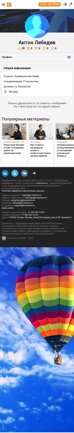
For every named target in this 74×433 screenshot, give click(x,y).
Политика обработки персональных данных (23, 191)
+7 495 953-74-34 (36, 212)
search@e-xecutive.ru (31, 195)
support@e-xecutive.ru (24, 205)
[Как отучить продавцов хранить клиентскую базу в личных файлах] (41, 131)
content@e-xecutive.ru (22, 203)
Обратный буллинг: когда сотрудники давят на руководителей (14, 149)
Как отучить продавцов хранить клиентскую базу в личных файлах (40, 150)
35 (23, 48)
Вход (65, 4)
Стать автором (50, 4)
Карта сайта (7, 208)
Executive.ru (42, 183)
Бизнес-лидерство (14, 142)
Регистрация (70, 4)
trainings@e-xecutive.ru (36, 198)
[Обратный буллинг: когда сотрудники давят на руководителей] (14, 131)
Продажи (35, 142)
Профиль (7, 57)
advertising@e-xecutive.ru (23, 200)
